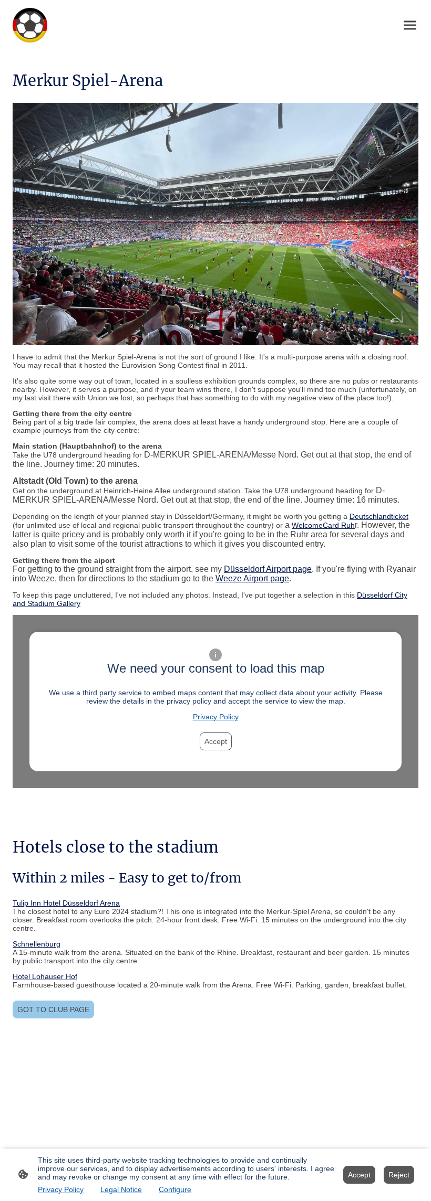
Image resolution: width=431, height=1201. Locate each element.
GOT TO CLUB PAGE (53, 1009)
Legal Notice (121, 1189)
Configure (175, 1189)
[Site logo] (30, 25)
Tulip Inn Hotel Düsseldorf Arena (66, 903)
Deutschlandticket (379, 516)
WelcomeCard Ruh (323, 525)
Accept (215, 741)
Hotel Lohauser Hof (45, 976)
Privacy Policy (216, 717)
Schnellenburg (36, 944)
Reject (398, 1175)
